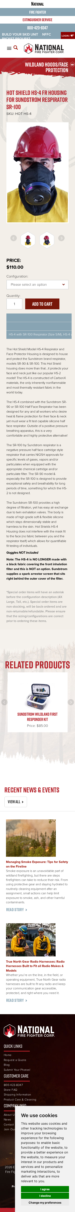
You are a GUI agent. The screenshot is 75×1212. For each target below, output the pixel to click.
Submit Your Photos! (17, 1069)
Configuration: (17, 276)
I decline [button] (45, 1195)
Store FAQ (10, 1089)
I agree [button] (45, 1189)
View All (14, 802)
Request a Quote (15, 1060)
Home (8, 1055)
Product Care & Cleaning (20, 1099)
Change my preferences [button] (45, 1202)
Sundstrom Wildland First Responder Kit (37, 716)
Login (65, 35)
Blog (7, 1064)
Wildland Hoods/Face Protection (46, 67)
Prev (13, 238)
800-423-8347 (37, 27)
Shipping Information (17, 1094)
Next (61, 238)
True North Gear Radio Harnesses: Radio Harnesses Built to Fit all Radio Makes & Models (35, 966)
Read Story (15, 909)
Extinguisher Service (37, 20)
